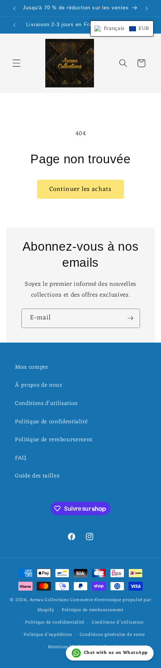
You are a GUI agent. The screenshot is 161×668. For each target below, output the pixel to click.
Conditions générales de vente (112, 635)
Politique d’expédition (48, 635)
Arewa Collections (49, 600)
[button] (16, 63)
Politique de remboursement (53, 439)
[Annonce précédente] (14, 8)
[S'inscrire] (130, 318)
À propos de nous (38, 385)
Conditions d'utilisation (46, 403)
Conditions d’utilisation (117, 622)
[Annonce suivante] (147, 8)
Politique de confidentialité (51, 422)
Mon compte (31, 367)
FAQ (21, 458)
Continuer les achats (80, 189)
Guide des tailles (37, 476)
